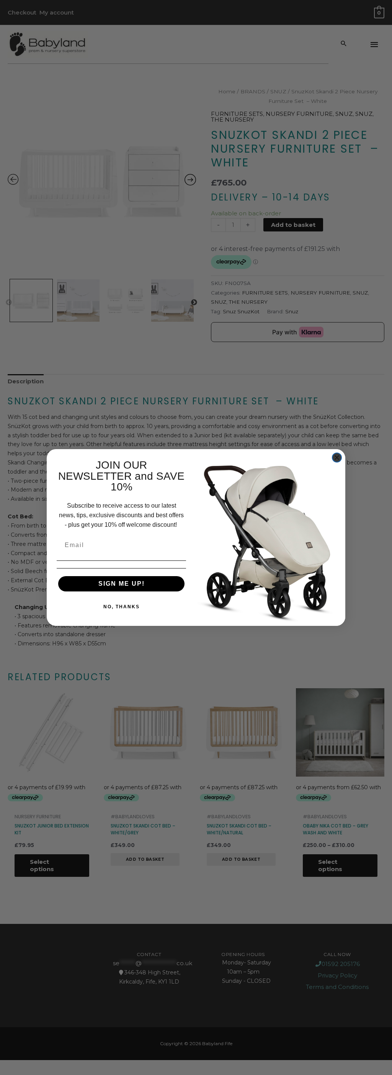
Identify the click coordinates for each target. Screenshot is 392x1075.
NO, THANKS (121, 606)
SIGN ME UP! (121, 583)
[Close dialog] (336, 457)
